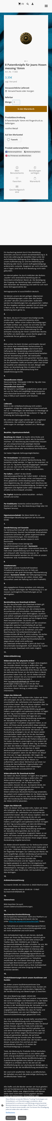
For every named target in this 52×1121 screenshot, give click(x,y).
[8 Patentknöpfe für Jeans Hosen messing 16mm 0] (26, 38)
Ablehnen (22, 1118)
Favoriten (17, 181)
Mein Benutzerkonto (17, 171)
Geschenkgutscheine (17, 190)
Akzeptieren (11, 1118)
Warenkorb (35, 181)
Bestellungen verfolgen (35, 171)
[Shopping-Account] (32, 3)
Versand (13, 81)
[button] (13, 139)
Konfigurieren (10, 1112)
